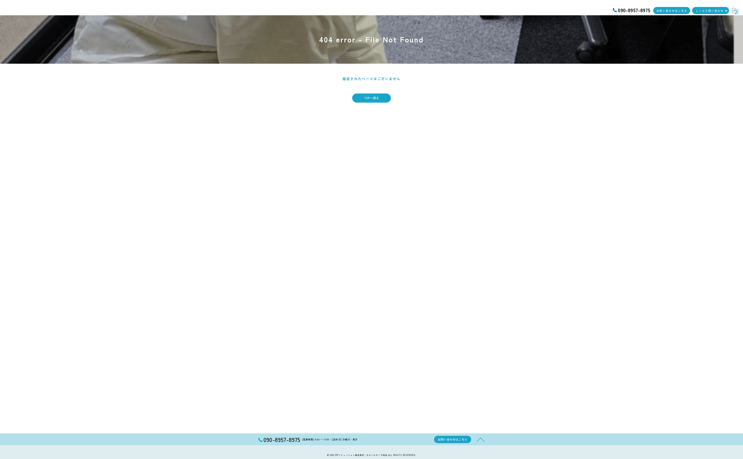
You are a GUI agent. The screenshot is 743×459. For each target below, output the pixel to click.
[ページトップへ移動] (481, 439)
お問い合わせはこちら (671, 11)
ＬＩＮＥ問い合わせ (710, 11)
